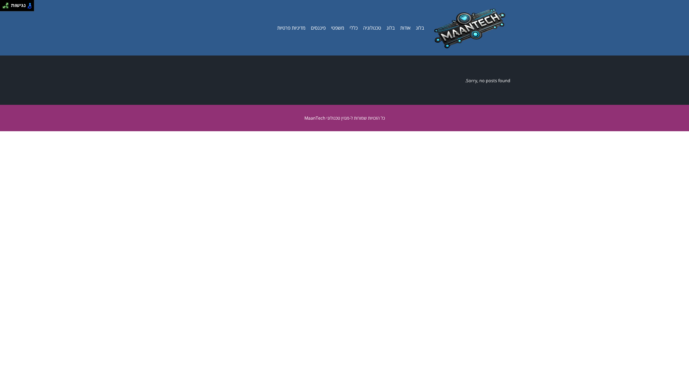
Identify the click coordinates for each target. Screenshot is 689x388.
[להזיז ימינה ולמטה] (7, 7)
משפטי (337, 28)
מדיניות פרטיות (291, 28)
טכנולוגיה (372, 28)
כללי (354, 28)
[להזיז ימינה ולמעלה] (7, 4)
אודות (405, 28)
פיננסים (318, 28)
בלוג (420, 28)
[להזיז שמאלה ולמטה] (4, 7)
